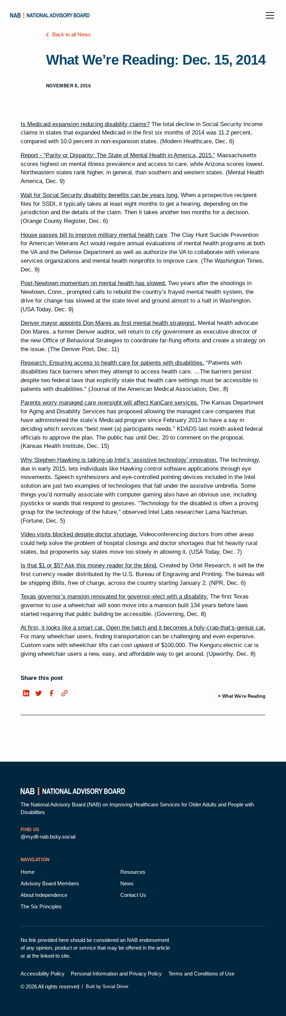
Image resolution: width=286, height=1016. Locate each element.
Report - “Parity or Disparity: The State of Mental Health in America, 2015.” (118, 155)
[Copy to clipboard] (64, 693)
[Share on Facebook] (51, 693)
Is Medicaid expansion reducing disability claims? (85, 124)
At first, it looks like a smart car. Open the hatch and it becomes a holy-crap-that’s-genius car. (143, 627)
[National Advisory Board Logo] (50, 15)
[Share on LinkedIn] (26, 693)
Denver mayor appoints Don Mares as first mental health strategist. (108, 323)
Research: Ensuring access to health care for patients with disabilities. (112, 363)
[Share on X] (38, 693)
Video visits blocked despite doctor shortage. (79, 534)
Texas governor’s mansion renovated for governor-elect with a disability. (114, 596)
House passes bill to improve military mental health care (94, 235)
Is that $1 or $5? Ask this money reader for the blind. (89, 565)
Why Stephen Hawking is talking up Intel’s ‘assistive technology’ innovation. (119, 460)
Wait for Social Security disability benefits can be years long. (100, 195)
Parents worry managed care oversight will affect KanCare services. (109, 402)
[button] (269, 15)
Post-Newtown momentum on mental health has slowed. (93, 283)
